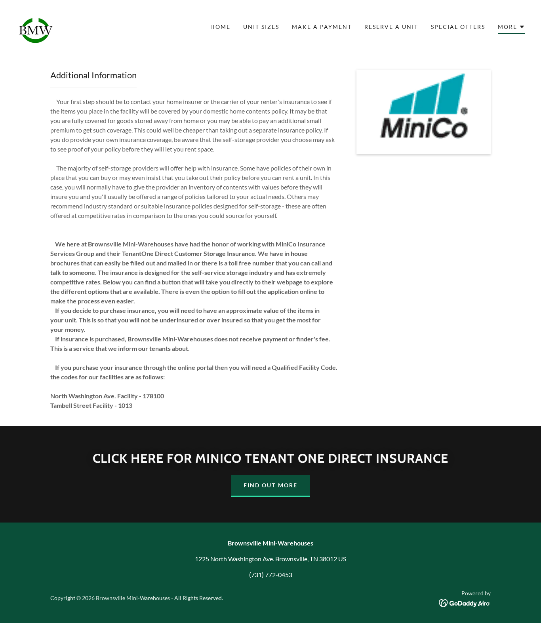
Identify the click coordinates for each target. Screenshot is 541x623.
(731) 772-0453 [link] (270, 574)
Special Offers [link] (458, 26)
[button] (511, 28)
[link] (36, 26)
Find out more (270, 485)
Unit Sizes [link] (261, 26)
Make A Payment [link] (322, 26)
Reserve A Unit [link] (391, 26)
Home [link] (220, 26)
